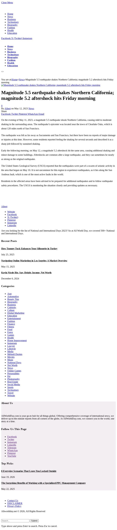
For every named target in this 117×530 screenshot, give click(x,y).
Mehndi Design (14, 354)
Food (9, 329)
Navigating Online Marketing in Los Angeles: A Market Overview (34, 260)
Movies (10, 357)
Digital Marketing (15, 313)
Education (12, 33)
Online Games (14, 370)
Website (11, 395)
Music (10, 359)
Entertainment (14, 318)
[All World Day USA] (1, 41)
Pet (8, 376)
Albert (8, 108)
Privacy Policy (14, 506)
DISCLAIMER (14, 503)
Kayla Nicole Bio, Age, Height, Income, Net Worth (26, 272)
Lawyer (11, 346)
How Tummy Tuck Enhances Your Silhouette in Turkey (29, 248)
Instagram (12, 343)
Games (10, 335)
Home (10, 14)
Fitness (10, 326)
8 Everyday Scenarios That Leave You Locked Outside (28, 471)
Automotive (13, 296)
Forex (10, 332)
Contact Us (12, 500)
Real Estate (12, 381)
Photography (13, 379)
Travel (10, 392)
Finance (11, 324)
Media (10, 351)
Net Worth (12, 365)
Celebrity (11, 307)
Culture (10, 310)
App (9, 293)
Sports (10, 387)
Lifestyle (11, 348)
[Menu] (2, 71)
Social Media (13, 384)
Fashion (11, 27)
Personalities (13, 373)
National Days (14, 362)
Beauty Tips (13, 299)
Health (10, 30)
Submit (34, 521)
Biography (12, 25)
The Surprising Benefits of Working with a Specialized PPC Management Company (43, 483)
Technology (13, 22)
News (10, 16)
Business (11, 19)
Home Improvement (17, 340)
